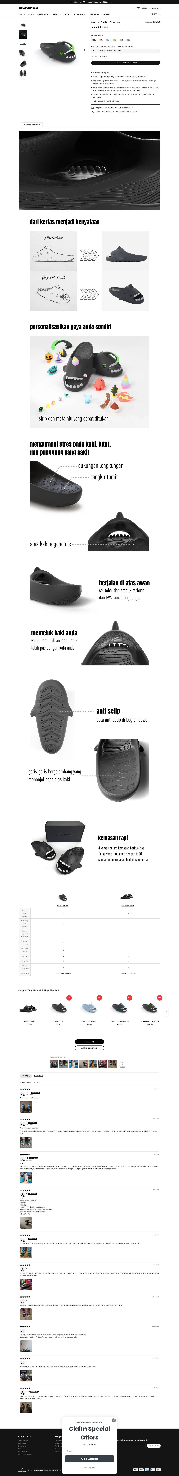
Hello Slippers (28, 8)
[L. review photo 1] (26, 1252)
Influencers (22, 1446)
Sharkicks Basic (128, 906)
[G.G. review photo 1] (26, 1284)
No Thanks (89, 1467)
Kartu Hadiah (22, 1452)
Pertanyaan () (38, 1076)
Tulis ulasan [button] (89, 1042)
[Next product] (166, 1012)
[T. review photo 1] (26, 1314)
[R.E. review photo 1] (26, 1178)
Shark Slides (114, 101)
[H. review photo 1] (26, 1223)
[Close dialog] (114, 1420)
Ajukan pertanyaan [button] (89, 1048)
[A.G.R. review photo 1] (26, 1107)
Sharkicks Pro (121, 77)
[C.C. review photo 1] (26, 1407)
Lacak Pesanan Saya (25, 1454)
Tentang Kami (23, 1440)
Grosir (20, 1449)
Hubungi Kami (23, 1443)
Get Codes (89, 1459)
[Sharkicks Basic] (29, 1007)
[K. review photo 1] (26, 1376)
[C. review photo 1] (26, 1142)
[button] (96, 27)
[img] (25, 1089)
